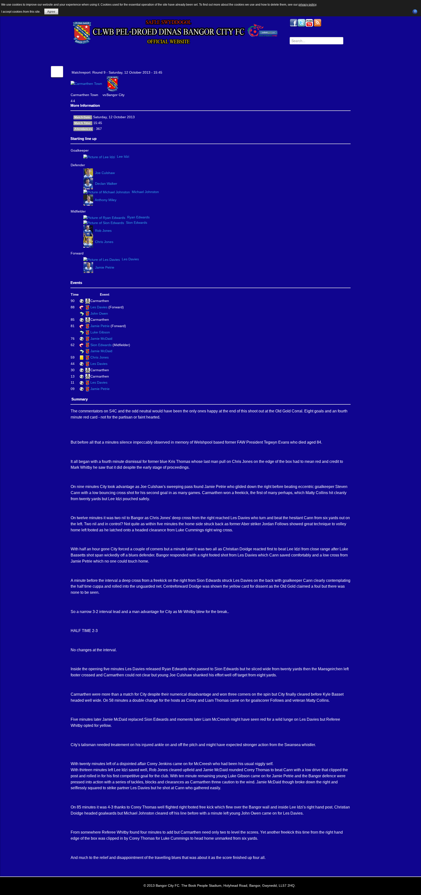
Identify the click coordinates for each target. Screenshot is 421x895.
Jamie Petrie (104, 267)
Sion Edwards (136, 222)
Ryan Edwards (138, 217)
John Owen (99, 313)
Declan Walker (106, 183)
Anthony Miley (105, 200)
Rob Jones (103, 231)
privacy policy (307, 4)
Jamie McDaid (101, 338)
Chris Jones (104, 241)
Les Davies (130, 259)
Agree (51, 11)
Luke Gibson (100, 332)
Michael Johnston (145, 192)
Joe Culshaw (105, 173)
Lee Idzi (123, 156)
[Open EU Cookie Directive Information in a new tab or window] (414, 11)
